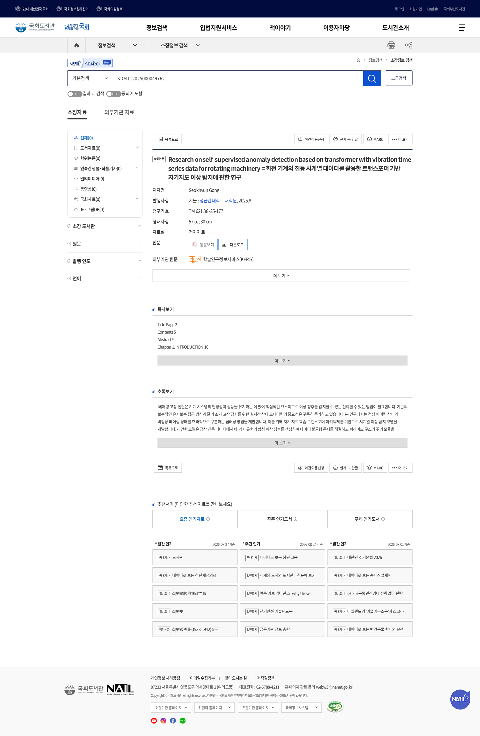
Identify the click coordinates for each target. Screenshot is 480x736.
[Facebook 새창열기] (173, 719)
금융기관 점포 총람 (268, 629)
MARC (378, 139)
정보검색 (157, 27)
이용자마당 (336, 27)
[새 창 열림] (335, 707)
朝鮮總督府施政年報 (182, 593)
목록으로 (171, 139)
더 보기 (403, 139)
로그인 (399, 8)
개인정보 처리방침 (165, 678)
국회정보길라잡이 (76, 8)
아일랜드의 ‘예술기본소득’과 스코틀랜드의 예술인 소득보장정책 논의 (370, 613)
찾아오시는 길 (236, 678)
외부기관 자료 (119, 112)
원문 (76, 243)
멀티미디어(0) (92, 178)
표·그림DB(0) (92, 209)
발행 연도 (81, 261)
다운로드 (237, 244)
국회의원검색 (113, 8)
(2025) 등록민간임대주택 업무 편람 (368, 593)
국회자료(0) (90, 199)
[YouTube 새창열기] (154, 719)
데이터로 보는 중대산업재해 (363, 575)
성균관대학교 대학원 (218, 200)
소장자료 (77, 112)
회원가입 (416, 8)
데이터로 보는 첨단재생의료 (187, 575)
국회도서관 (35, 26)
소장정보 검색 (174, 45)
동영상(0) (88, 189)
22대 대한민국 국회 (35, 8)
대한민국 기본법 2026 (358, 557)
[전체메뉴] (462, 27)
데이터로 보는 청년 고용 (272, 557)
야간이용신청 (314, 139)
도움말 (208, 519)
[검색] (372, 78)
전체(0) (86, 137)
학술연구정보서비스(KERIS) (228, 259)
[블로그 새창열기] (183, 719)
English (432, 8)
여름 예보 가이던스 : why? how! (278, 593)
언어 (76, 278)
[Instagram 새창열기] (163, 719)
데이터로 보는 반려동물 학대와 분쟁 (369, 629)
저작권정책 (266, 678)
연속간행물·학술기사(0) (101, 168)
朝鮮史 (171, 611)
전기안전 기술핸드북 (269, 611)
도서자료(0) (90, 148)
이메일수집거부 (202, 678)
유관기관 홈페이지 (255, 707)
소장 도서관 (83, 226)
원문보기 (207, 244)
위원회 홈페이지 (210, 707)
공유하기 (408, 45)
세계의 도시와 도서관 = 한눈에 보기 (281, 575)
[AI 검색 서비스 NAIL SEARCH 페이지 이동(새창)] (90, 63)
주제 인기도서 (367, 519)
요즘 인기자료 (193, 519)
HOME (77, 45)
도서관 (171, 557)
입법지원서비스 (218, 27)
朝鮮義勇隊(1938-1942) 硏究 (189, 629)
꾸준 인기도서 (280, 519)
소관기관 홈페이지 (168, 707)
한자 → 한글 (348, 139)
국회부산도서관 (454, 8)
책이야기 (280, 27)
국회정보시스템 (297, 707)
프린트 (391, 45)
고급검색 (398, 78)
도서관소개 (395, 27)
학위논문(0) (90, 158)
